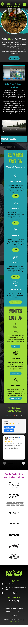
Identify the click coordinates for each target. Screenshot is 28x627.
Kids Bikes (8, 612)
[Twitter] (13, 601)
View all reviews (9, 427)
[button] (24, 4)
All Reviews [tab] (8, 416)
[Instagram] (15, 601)
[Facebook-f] (10, 601)
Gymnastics (14, 615)
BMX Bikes (16, 608)
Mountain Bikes (8, 608)
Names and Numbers (14, 621)
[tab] (18, 415)
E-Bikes (21, 608)
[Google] (18, 601)
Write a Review (9, 430)
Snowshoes (15, 612)
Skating (20, 612)
